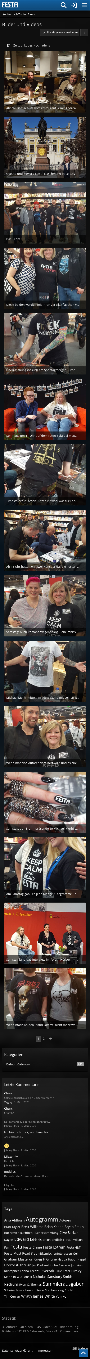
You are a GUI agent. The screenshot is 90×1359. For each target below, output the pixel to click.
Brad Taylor (12, 1227)
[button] (84, 32)
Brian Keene (53, 1226)
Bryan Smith (74, 1226)
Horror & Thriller (17, 1265)
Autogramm (42, 1219)
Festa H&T (74, 1247)
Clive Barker (68, 1232)
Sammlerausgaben (64, 1283)
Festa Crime (32, 1247)
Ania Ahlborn (14, 1220)
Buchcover (11, 1233)
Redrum (11, 1284)
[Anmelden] (74, 5)
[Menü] (84, 5)
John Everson (61, 1265)
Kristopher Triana (16, 1271)
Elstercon (44, 1240)
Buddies (10, 1172)
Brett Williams (32, 1226)
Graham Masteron (18, 1259)
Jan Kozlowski (41, 1265)
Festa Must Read (17, 1253)
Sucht (69, 1290)
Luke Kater (62, 1271)
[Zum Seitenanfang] (83, 1353)
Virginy (8, 1102)
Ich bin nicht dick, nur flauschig (26, 1132)
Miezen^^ (11, 1156)
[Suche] (63, 5)
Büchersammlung (45, 1233)
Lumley (76, 1271)
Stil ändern (80, 1348)
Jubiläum (77, 1265)
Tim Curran (12, 1296)
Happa (62, 1259)
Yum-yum (62, 1296)
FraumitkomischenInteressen (51, 1253)
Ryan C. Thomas (30, 1284)
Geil (75, 1253)
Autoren (65, 1220)
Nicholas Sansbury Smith (52, 1276)
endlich (57, 1240)
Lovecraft (47, 1270)
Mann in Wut (13, 1277)
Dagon (8, 1240)
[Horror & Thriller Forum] (10, 5)
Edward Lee (25, 1239)
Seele (40, 1290)
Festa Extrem (54, 1247)
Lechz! (34, 1271)
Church (9, 1093)
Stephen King (54, 1290)
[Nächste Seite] (50, 1039)
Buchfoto (26, 1233)
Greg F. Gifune (45, 1259)
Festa (16, 1246)
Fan (6, 1247)
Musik (27, 1277)
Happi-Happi (77, 1259)
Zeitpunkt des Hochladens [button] (31, 45)
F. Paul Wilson (73, 1240)
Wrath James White (38, 1296)
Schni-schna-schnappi (19, 1290)
